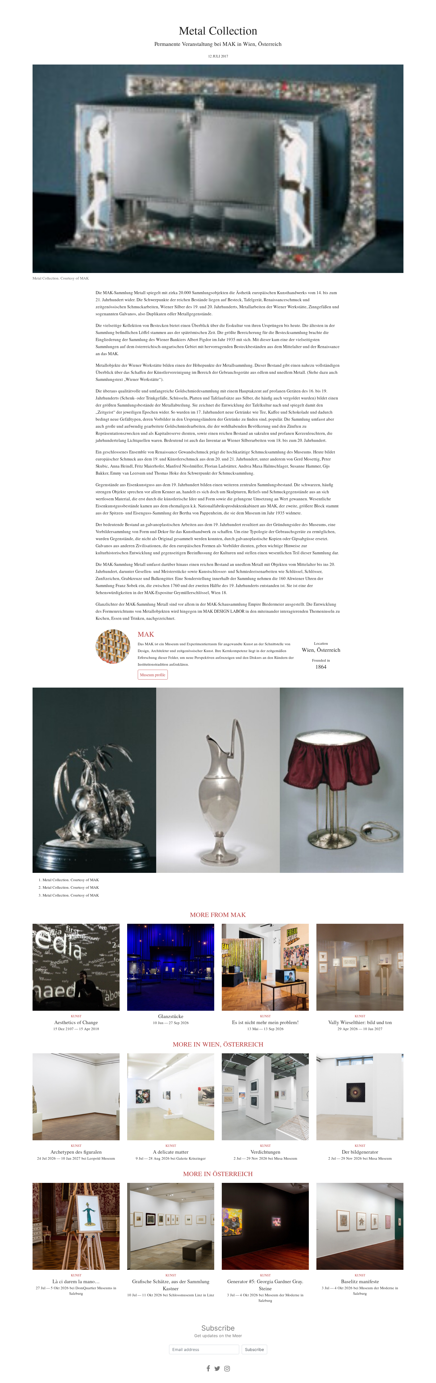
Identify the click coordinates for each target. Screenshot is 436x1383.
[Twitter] (217, 1368)
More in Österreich (218, 1173)
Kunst (76, 1016)
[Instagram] (227, 1368)
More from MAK (218, 914)
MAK (146, 634)
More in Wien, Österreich (218, 1044)
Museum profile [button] (152, 674)
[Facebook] (208, 1368)
